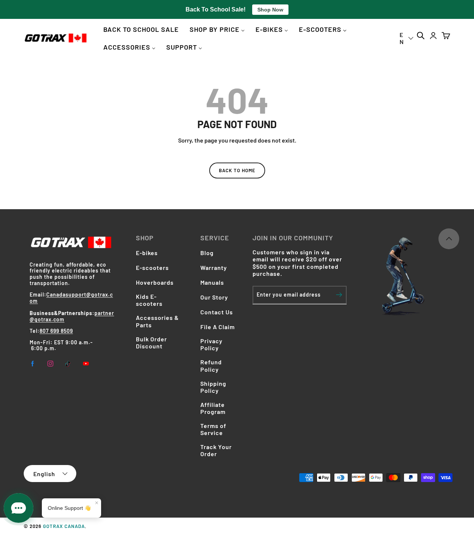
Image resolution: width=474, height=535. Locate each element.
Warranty (213, 267)
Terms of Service (213, 429)
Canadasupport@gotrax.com (71, 297)
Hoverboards (155, 282)
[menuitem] (141, 29)
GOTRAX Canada (64, 526)
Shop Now (270, 10)
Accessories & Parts (157, 321)
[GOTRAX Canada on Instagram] (50, 364)
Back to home (237, 170)
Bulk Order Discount (151, 342)
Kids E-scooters (149, 300)
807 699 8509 (56, 331)
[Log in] (433, 35)
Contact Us (216, 311)
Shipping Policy (213, 387)
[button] (445, 35)
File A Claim (217, 326)
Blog (207, 252)
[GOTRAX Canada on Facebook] (33, 364)
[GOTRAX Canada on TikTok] (68, 364)
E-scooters (152, 267)
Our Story (214, 297)
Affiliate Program (213, 408)
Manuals (212, 282)
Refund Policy (211, 365)
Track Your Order (216, 450)
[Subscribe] (339, 295)
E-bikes (147, 252)
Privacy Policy (211, 344)
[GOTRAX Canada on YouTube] (86, 364)
